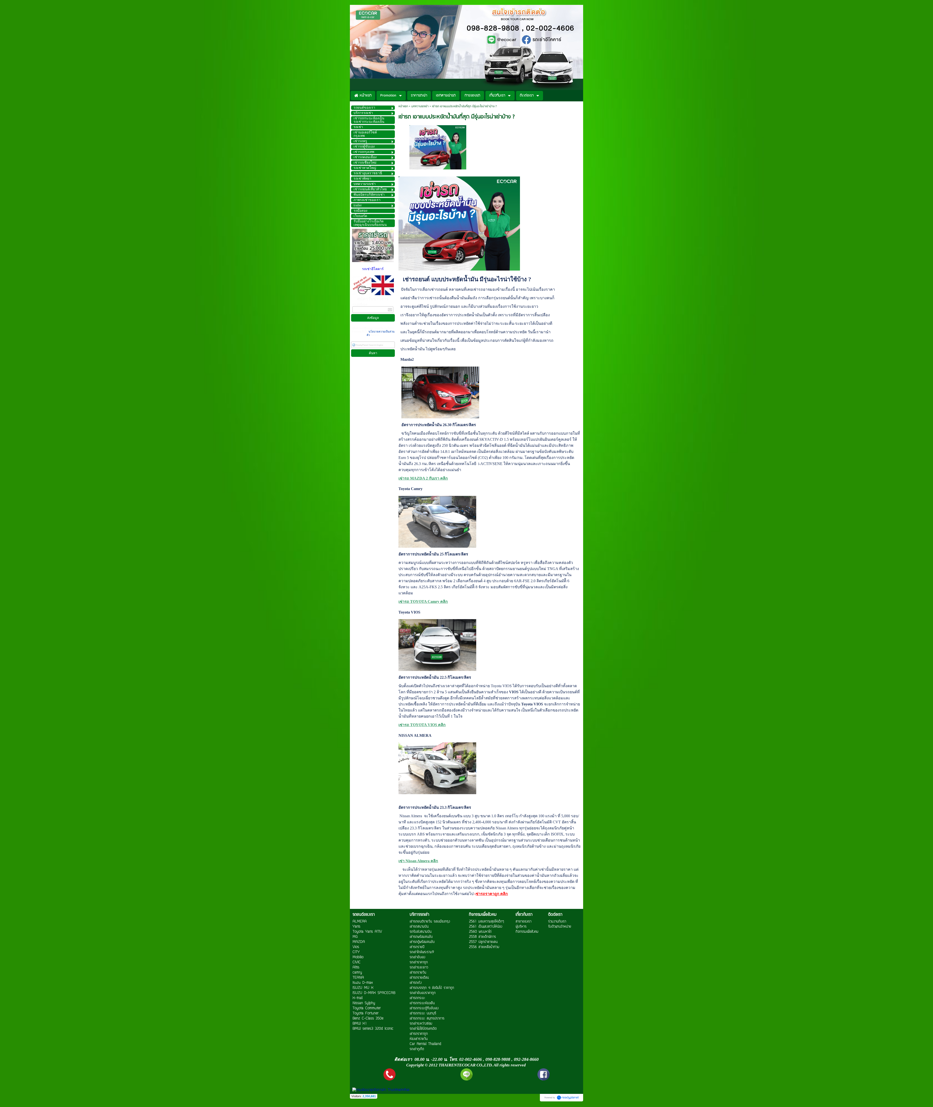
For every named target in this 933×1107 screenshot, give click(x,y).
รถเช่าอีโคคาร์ (373, 269)
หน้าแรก (403, 106)
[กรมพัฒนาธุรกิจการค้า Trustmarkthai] (380, 1090)
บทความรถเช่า (420, 106)
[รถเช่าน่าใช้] (437, 146)
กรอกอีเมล (360, 304)
